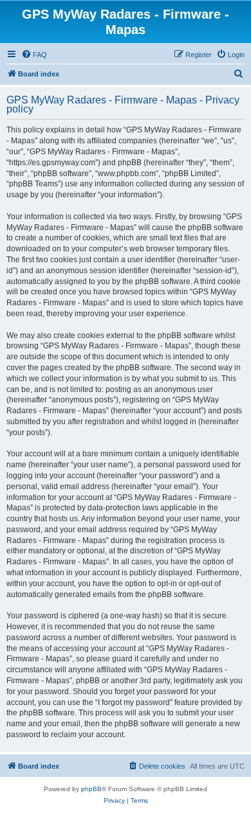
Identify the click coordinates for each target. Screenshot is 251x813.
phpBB (91, 788)
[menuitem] (34, 54)
